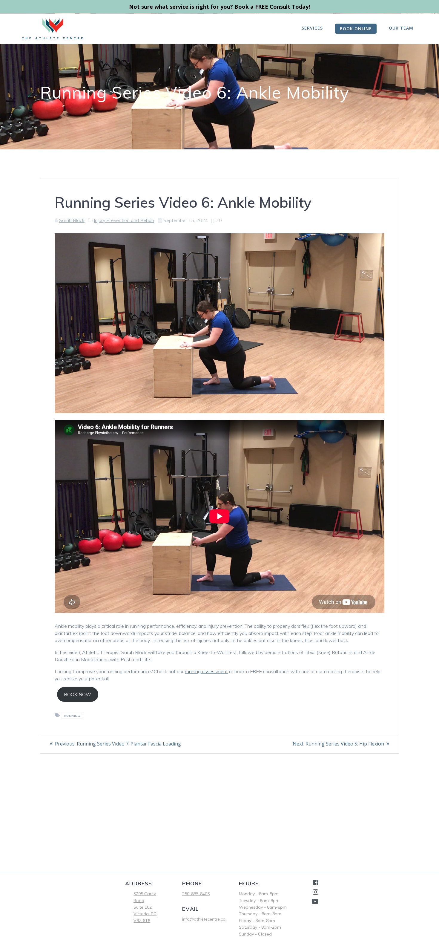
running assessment (206, 671)
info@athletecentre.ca (203, 919)
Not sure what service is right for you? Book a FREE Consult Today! (219, 6)
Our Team (401, 28)
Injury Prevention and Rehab (124, 220)
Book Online (356, 28)
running (72, 716)
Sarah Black (72, 220)
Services (312, 28)
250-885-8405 (196, 893)
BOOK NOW (77, 694)
